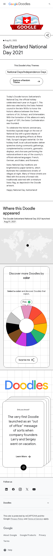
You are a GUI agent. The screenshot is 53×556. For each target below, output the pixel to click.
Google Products (28, 535)
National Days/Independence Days (26, 72)
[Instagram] (20, 489)
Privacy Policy (17, 519)
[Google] (8, 528)
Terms (6, 541)
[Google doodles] (19, 4)
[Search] (49, 4)
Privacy (42, 535)
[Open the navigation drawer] (4, 4)
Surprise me (24, 360)
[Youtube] (34, 489)
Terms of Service (35, 519)
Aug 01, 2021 (10, 221)
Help (9, 550)
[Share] (48, 35)
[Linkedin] (6, 489)
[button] (26, 502)
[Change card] (23, 467)
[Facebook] (13, 489)
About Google (10, 535)
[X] (27, 489)
